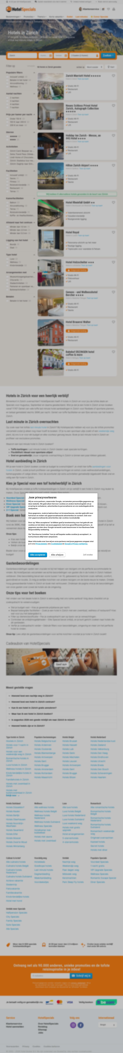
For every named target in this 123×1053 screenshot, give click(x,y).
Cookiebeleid (56, 544)
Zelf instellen (88, 555)
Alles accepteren (37, 555)
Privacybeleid (41, 544)
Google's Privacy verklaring (76, 544)
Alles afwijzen (57, 555)
